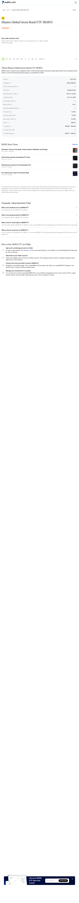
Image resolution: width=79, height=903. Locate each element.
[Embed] (75, 59)
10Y (33, 59)
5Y (29, 59)
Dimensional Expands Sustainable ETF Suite (16, 157)
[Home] (9, 2)
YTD (21, 59)
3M (14, 59)
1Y (25, 59)
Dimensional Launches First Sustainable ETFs (16, 165)
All (36, 59)
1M (10, 59)
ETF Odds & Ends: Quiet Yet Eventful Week (15, 173)
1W (6, 59)
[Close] (72, 879)
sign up (28, 250)
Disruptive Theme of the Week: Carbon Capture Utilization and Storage (24, 149)
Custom (41, 59)
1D (3, 59)
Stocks (8, 10)
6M (17, 59)
